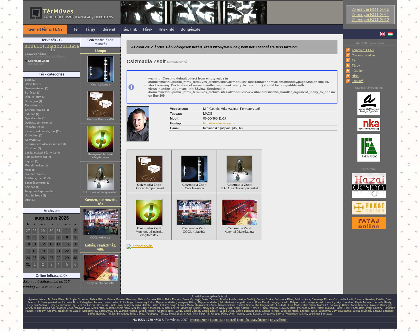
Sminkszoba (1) (35, 174)
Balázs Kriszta (116, 299)
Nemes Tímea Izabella (264, 308)
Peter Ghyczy (374, 308)
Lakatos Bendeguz (381, 305)
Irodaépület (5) (34, 127)
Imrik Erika (116, 305)
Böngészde (190, 29)
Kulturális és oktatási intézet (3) (45, 144)
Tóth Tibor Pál (201, 313)
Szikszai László (362, 310)
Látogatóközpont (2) (38, 157)
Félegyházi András (91, 302)
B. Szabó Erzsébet (77, 299)
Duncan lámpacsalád (100, 119)
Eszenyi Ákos (70, 302)
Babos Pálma (98, 299)
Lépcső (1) (31, 161)
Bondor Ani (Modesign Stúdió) (237, 299)
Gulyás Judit (297, 302)
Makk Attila (98, 308)
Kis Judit (281, 305)
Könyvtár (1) (33, 139)
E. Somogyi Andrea (49, 302)
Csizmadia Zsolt (38, 62)
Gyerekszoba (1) (35, 118)
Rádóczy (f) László (69, 310)
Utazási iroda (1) (35, 195)
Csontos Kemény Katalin (369, 299)
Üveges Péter (219, 313)
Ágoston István (37, 299)
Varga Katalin (253, 313)
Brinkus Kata (302, 299)
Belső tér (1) (33, 84)
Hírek (355, 75)
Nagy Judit (225, 308)
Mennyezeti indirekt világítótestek (100, 156)
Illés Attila (102, 305)
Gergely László (279, 302)
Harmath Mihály (382, 302)
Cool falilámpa (100, 84)
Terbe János (137, 313)
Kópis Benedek (359, 305)
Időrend (108, 29)
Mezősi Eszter (139, 308)
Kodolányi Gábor (339, 305)
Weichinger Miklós (296, 313)
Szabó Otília (226, 310)
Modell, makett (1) (36, 165)
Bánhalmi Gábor (135, 299)
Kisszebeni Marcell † (315, 305)
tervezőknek (278, 319)
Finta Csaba (111, 302)
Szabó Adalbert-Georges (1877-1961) (160, 310)
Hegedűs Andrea (37, 305)
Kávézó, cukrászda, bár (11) (43, 131)
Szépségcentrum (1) (37, 182)
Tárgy (356, 65)
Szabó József (192, 310)
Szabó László (210, 310)
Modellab (155, 308)
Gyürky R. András (342, 302)
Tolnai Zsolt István (180, 313)
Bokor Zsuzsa (210, 299)
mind (52, 49)
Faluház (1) (32, 114)
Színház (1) (32, 187)
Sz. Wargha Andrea (125, 310)
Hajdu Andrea (363, 302)
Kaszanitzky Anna (206, 305)
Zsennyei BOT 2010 (370, 9)
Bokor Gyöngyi (191, 299)
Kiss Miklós (295, 305)
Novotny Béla (287, 308)
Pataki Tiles (343, 308)
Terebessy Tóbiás (156, 313)
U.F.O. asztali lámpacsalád (100, 192)
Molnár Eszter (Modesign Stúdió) (181, 308)
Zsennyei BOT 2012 (370, 19)
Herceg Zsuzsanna (60, 305)
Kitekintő (357, 81)
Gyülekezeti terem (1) (38, 122)
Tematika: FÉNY (363, 50)
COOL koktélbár (100, 237)
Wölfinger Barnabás (320, 313)
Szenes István (270, 310)
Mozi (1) (30, 169)
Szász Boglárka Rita (248, 310)
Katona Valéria (226, 305)
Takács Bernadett (117, 313)
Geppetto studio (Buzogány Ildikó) (176, 302)
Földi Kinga (126, 302)
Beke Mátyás (173, 299)
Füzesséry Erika (144, 302)
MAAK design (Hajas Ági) (40, 308)
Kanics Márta (186, 305)
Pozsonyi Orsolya (45, 310)
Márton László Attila (118, 308)
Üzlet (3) (30, 199)
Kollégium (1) (33, 135)
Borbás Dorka (265, 299)
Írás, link (357, 70)
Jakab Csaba (150, 305)
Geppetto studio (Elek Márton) (216, 302)
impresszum (198, 319)
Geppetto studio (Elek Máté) (252, 302)
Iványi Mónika (132, 305)
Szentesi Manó (289, 310)
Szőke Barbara (96, 313)
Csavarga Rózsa (46, 55)
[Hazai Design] (369, 198)
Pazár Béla (357, 308)
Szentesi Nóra (308, 310)
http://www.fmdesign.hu (219, 123)
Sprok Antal (105, 310)
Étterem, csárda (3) (37, 109)
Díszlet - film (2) (35, 97)
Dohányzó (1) (33, 101)
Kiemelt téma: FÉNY (45, 29)
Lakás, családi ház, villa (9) (42, 152)
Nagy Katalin (241, 308)
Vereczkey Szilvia (273, 313)
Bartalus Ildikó (155, 299)
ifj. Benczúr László (84, 305)
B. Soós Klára (56, 299)
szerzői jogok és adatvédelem (246, 319)
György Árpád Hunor (319, 302)
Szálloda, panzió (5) (38, 178)
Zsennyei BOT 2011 (370, 14)
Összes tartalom (363, 55)
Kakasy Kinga (168, 305)
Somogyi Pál (89, 310)
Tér (354, 60)
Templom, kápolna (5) (39, 191)
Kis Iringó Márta (264, 305)
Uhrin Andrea (236, 313)
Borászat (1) (32, 92)
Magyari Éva (82, 308)
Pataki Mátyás (325, 308)
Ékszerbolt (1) (34, 105)
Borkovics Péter (284, 299)
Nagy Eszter (210, 308)
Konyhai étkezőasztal (100, 283)
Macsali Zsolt (65, 308)
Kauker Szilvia (245, 305)
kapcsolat (216, 319)
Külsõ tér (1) (33, 148)
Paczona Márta (306, 308)
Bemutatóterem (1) (36, 88)
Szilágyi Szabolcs (383, 310)
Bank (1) (30, 79)
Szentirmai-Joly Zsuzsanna (335, 310)
